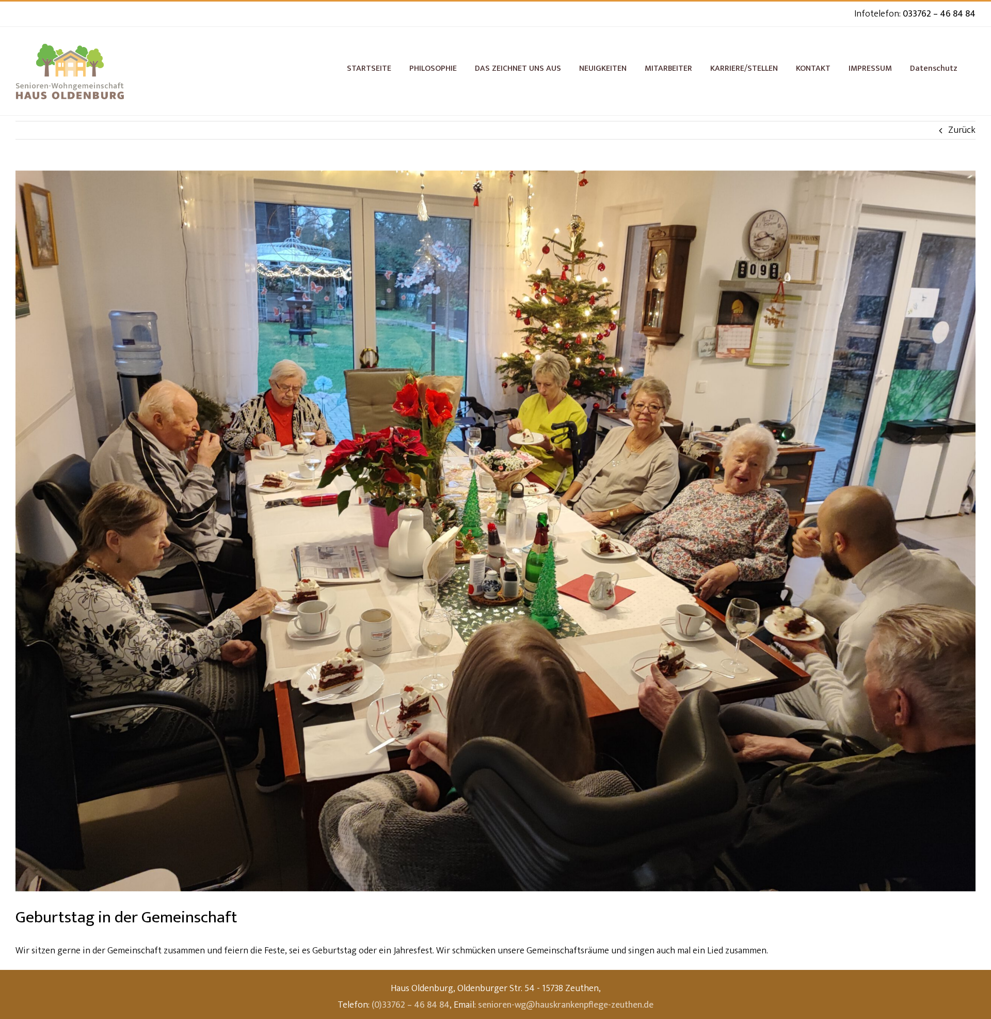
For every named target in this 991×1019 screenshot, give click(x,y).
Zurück (962, 130)
